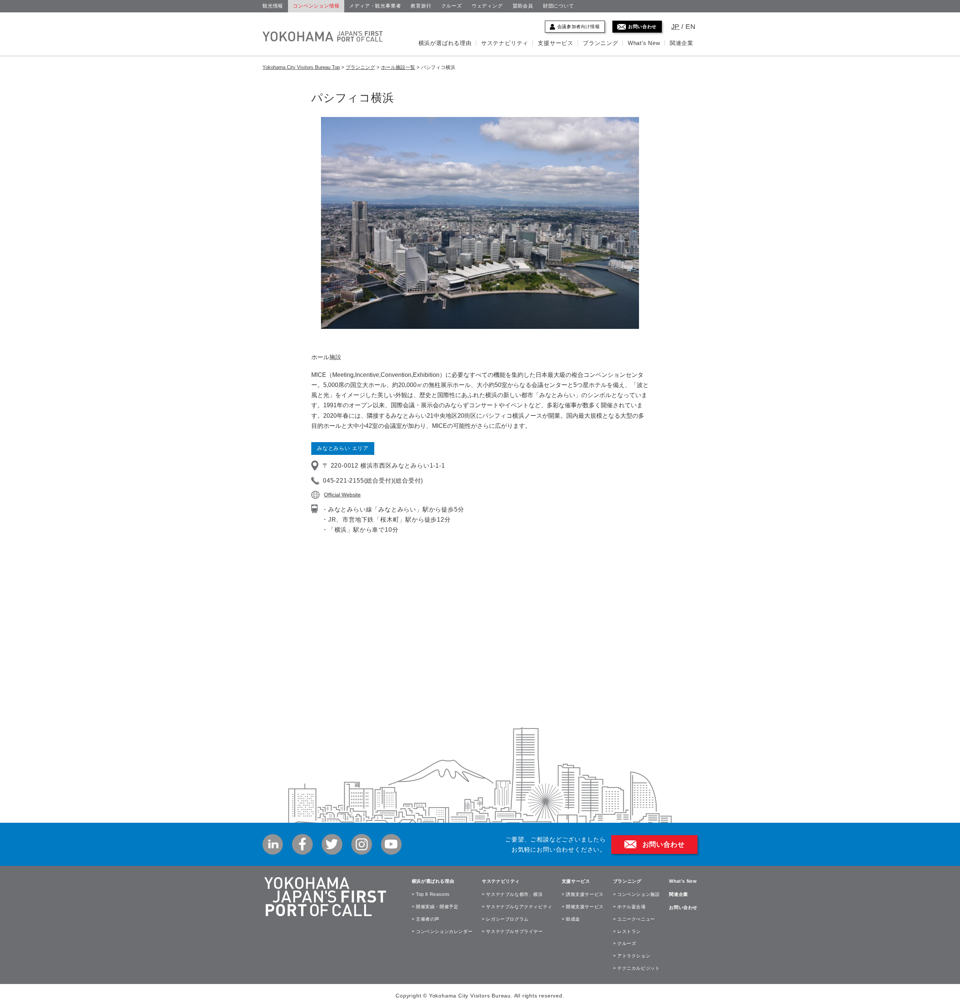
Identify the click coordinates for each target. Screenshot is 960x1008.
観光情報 (272, 6)
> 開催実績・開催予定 (435, 906)
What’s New (644, 43)
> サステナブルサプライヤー (512, 931)
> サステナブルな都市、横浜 (512, 894)
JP (675, 26)
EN (691, 26)
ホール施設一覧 (398, 67)
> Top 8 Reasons (431, 894)
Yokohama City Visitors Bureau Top (301, 67)
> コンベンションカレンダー (442, 931)
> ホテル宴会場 (629, 906)
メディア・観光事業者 (375, 6)
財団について (558, 6)
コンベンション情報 (316, 6)
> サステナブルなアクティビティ (517, 906)
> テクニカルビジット (636, 968)
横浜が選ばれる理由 (445, 43)
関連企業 (681, 43)
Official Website (342, 495)
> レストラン (627, 931)
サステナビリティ (504, 43)
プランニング (600, 43)
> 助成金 (571, 919)
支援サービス (555, 43)
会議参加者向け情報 (578, 26)
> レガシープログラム (505, 919)
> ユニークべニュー (634, 919)
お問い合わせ (642, 26)
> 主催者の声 (426, 919)
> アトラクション (631, 955)
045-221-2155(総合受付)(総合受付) (373, 480)
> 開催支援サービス (583, 906)
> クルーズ (624, 943)
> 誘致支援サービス (583, 894)
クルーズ (451, 6)
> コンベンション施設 (636, 894)
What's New (682, 881)
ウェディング (487, 6)
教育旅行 (421, 6)
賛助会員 (523, 6)
